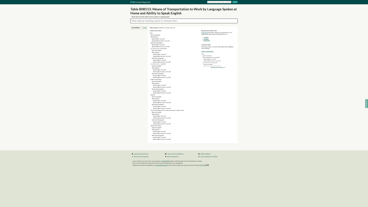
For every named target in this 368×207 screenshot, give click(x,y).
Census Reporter (143, 2)
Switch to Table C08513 (207, 51)
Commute (206, 37)
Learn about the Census (141, 154)
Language (206, 39)
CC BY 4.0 (202, 165)
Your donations (165, 161)
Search (235, 2)
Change (145, 27)
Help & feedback (205, 154)
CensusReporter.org (162, 165)
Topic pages (204, 32)
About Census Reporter (141, 156)
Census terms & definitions (175, 154)
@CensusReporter (172, 156)
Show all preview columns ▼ (218, 67)
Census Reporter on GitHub (208, 156)
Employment (207, 40)
